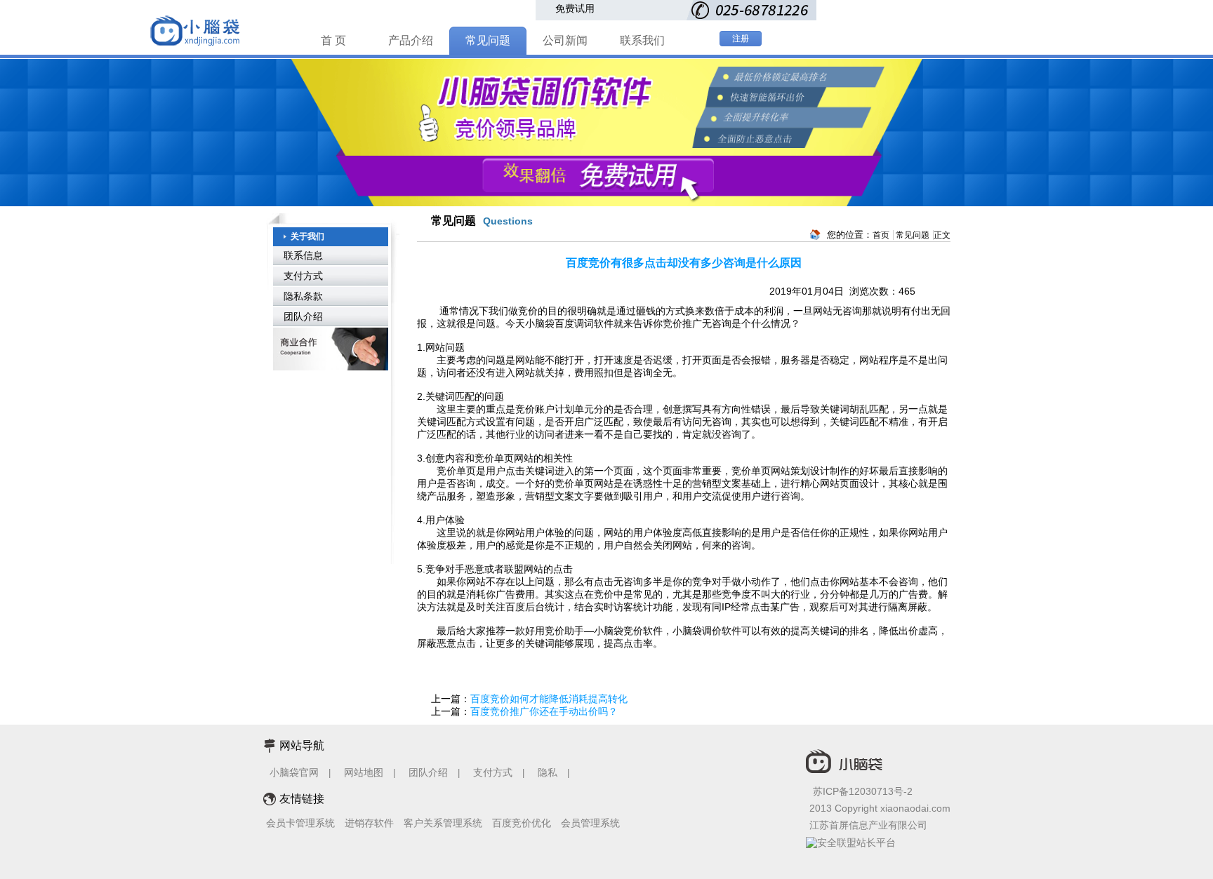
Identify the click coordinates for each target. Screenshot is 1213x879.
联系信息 (303, 255)
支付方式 (303, 275)
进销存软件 (369, 822)
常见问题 (487, 40)
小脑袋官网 (294, 772)
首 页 (333, 40)
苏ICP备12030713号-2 (863, 791)
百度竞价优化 (521, 822)
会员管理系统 (590, 822)
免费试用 (575, 8)
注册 (740, 38)
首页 (881, 235)
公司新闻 (565, 40)
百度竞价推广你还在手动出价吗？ (544, 711)
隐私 (549, 772)
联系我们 (642, 40)
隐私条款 (303, 296)
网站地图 (363, 772)
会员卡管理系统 (300, 822)
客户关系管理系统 (443, 822)
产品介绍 (410, 40)
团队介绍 (303, 316)
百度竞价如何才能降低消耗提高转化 (549, 698)
